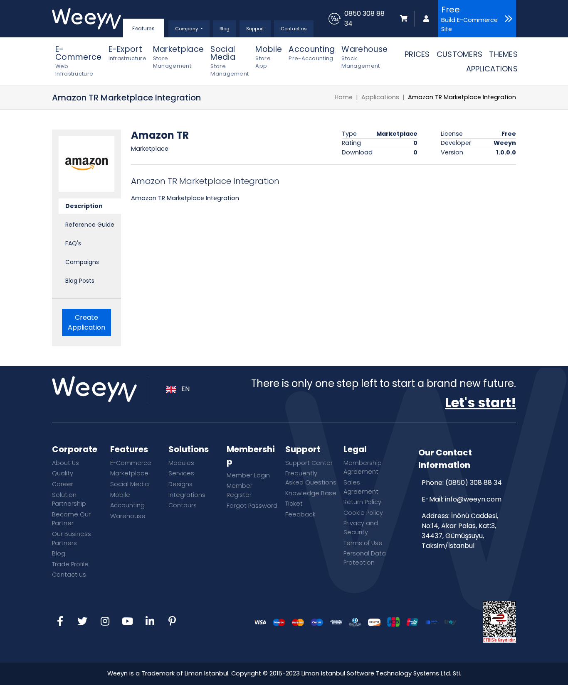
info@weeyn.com (473, 499)
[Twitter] (82, 621)
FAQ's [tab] (73, 243)
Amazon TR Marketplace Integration (462, 97)
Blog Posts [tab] (79, 280)
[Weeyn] (86, 18)
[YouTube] (127, 621)
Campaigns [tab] (82, 262)
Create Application (86, 322)
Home (344, 97)
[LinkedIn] (150, 621)
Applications (380, 97)
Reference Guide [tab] (89, 224)
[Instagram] (105, 621)
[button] (189, 29)
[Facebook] (60, 621)
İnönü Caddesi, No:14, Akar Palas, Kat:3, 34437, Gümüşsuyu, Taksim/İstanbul (460, 530)
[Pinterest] (172, 621)
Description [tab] (84, 206)
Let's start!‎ (480, 402)
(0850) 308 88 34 (473, 482)
